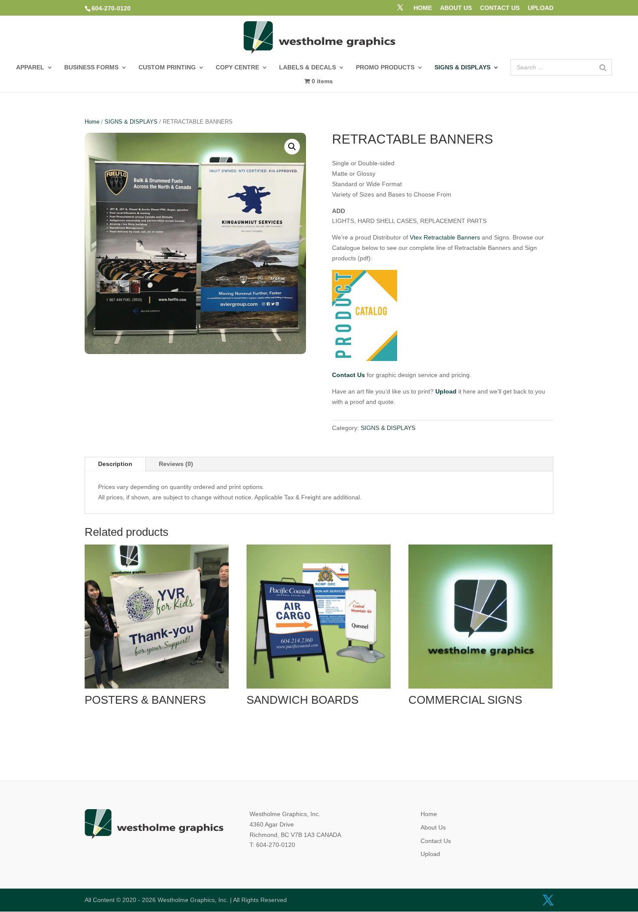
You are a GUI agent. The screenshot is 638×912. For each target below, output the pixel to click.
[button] (292, 146)
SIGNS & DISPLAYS (462, 67)
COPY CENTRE (237, 67)
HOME (423, 8)
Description (115, 463)
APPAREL (30, 67)
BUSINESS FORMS (91, 67)
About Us (433, 827)
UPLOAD (540, 8)
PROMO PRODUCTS (385, 67)
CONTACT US (500, 8)
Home (92, 121)
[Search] (603, 67)
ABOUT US (456, 8)
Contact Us (436, 840)
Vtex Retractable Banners (445, 237)
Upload (430, 853)
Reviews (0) (176, 463)
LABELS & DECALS (307, 67)
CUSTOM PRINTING (167, 67)
